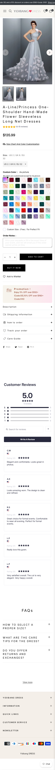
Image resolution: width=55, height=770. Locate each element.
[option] (27, 51)
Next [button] (50, 52)
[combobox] (48, 429)
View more (27, 682)
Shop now (45, 2)
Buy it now (14, 268)
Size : (14, 157)
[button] (15, 127)
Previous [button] (5, 52)
